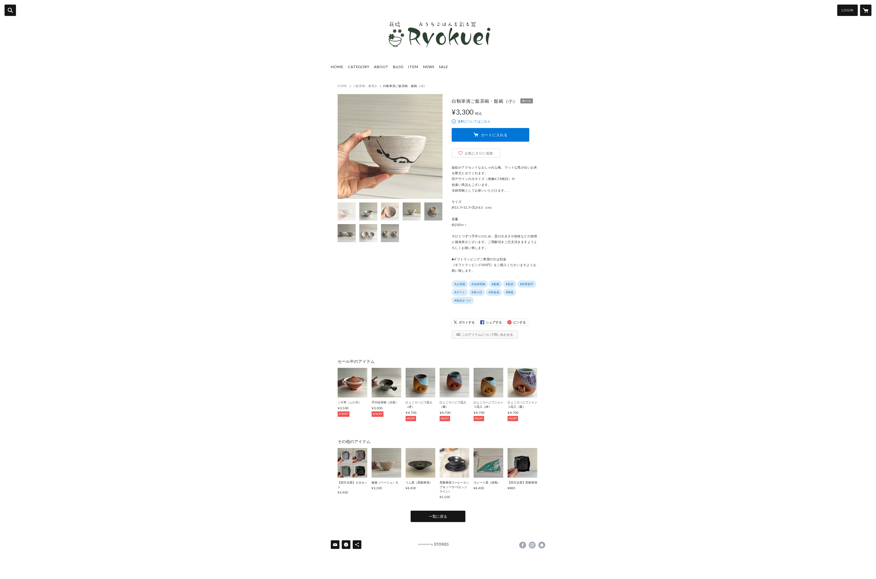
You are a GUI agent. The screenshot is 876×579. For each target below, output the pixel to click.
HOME (337, 66)
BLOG (398, 66)
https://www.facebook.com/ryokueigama (522, 545)
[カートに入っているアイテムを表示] (865, 10)
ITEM (413, 66)
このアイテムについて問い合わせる (487, 334)
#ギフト (459, 292)
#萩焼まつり (462, 300)
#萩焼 (510, 284)
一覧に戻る (438, 516)
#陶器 (510, 292)
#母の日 (477, 292)
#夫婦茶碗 (478, 284)
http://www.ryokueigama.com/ (541, 545)
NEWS (428, 66)
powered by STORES (433, 544)
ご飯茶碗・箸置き (365, 86)
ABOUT (381, 66)
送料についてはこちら (474, 121)
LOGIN (847, 10)
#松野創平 (527, 284)
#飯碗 (495, 284)
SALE (443, 66)
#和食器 (494, 292)
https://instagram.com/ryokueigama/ (532, 545)
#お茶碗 (459, 284)
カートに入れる (494, 135)
